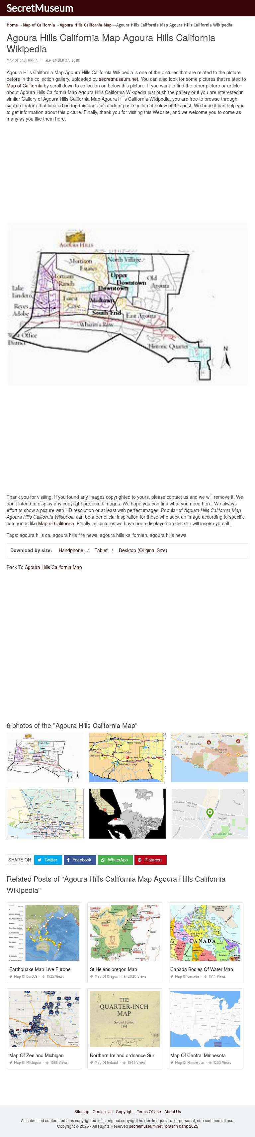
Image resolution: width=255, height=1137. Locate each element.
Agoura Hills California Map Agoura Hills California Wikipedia (146, 832)
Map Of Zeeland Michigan (36, 1055)
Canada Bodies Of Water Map (201, 969)
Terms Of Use (149, 1111)
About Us (172, 1111)
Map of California (22, 60)
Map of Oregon (106, 976)
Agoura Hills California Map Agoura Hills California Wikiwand (63, 776)
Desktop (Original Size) (143, 550)
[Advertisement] (127, 173)
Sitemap (81, 1111)
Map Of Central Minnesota (198, 1055)
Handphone (71, 550)
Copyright (124, 1111)
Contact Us (103, 1111)
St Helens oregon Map (113, 969)
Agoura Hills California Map (53, 567)
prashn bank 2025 (181, 1126)
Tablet (101, 550)
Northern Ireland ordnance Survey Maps (132, 1055)
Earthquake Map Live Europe (40, 969)
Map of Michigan (27, 1062)
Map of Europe (25, 976)
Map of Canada (187, 976)
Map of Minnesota (189, 1062)
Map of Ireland (106, 1062)
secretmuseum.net (118, 79)
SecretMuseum (40, 8)
